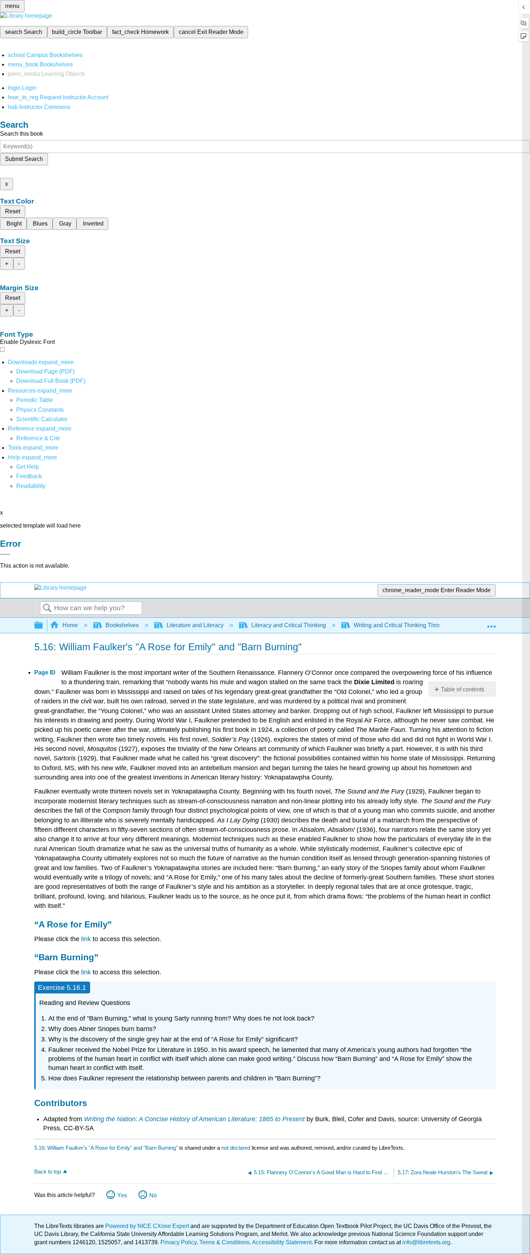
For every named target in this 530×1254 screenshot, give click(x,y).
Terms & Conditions (224, 1242)
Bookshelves (122, 625)
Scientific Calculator (41, 419)
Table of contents (462, 689)
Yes (122, 1195)
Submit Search (24, 159)
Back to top (47, 1171)
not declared (236, 1148)
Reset (12, 211)
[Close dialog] (5, 554)
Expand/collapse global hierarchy (43, 625)
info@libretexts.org (425, 1242)
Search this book (21, 134)
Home (70, 625)
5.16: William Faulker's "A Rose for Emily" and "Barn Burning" (106, 1148)
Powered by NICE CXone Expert (147, 1226)
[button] (29, 476)
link (86, 939)
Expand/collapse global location (491, 623)
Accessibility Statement (282, 1242)
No (153, 1195)
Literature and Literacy (195, 625)
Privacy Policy (178, 1242)
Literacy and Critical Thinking (288, 625)
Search (47, 608)
